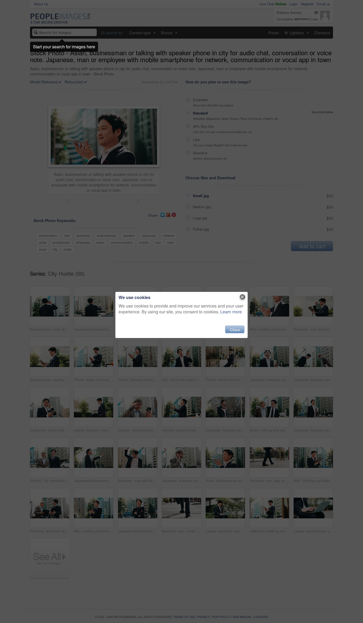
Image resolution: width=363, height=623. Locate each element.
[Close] (242, 297)
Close (235, 329)
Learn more (231, 312)
